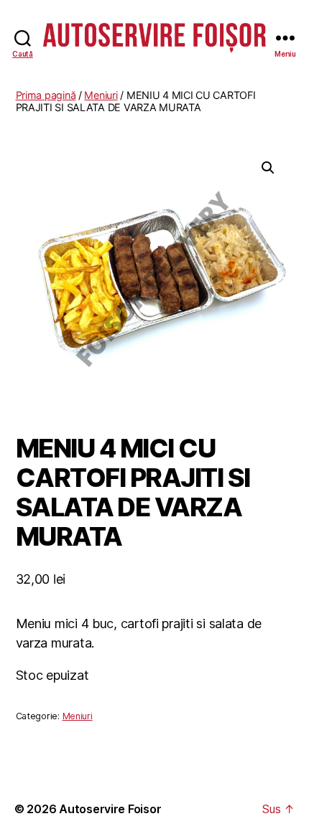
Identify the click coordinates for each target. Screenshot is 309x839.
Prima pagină (46, 95)
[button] (268, 168)
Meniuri (100, 95)
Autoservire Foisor (110, 809)
